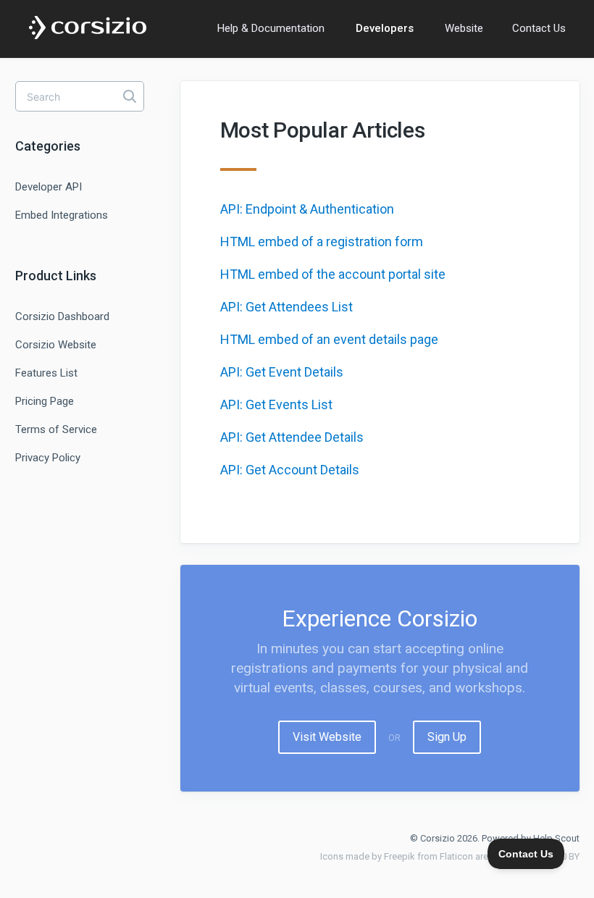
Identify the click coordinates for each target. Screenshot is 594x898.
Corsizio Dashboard (62, 316)
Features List (46, 372)
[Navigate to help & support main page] (87, 28)
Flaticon (456, 856)
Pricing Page (44, 401)
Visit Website (327, 737)
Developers (385, 28)
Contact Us (539, 28)
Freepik (399, 856)
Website (464, 28)
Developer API (48, 186)
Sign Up (447, 737)
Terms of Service (56, 429)
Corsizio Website (55, 344)
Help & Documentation (271, 28)
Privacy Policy (47, 457)
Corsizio (437, 838)
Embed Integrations (61, 215)
